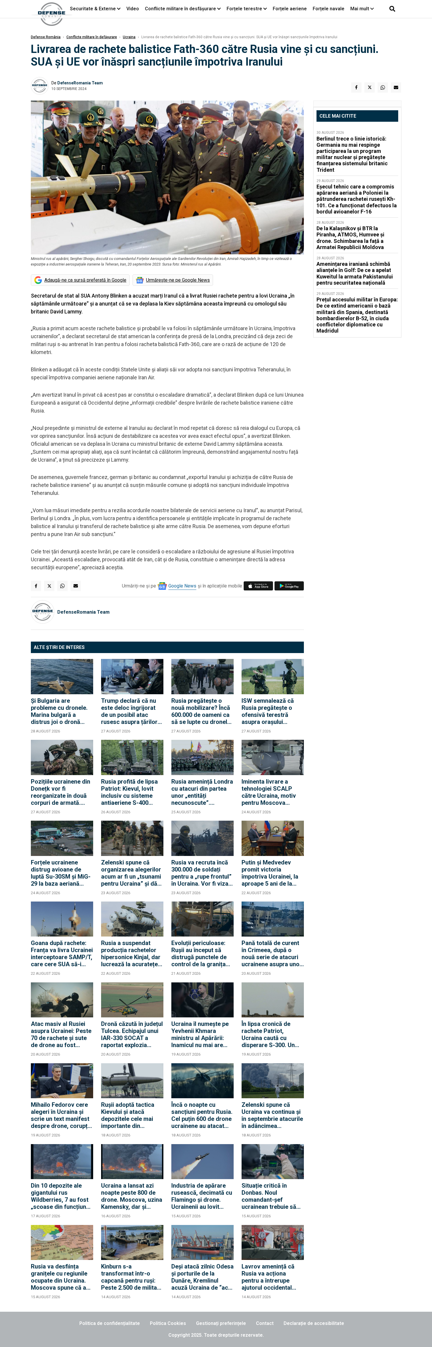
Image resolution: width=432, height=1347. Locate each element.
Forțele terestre (244, 8)
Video (132, 8)
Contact (265, 1323)
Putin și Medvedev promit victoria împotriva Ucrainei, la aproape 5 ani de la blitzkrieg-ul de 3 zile (270, 873)
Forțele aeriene (290, 8)
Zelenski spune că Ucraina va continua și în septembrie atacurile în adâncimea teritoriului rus (272, 1115)
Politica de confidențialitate (109, 1323)
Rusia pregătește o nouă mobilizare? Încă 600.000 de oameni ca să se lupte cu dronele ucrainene (200, 711)
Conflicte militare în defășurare (91, 37)
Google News (182, 586)
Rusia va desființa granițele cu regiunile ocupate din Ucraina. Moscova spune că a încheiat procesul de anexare (59, 1277)
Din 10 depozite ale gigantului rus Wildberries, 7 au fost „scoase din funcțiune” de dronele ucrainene (61, 1196)
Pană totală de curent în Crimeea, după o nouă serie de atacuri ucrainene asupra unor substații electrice (272, 953)
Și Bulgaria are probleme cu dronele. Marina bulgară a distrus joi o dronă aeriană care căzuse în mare (61, 711)
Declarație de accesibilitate (314, 1323)
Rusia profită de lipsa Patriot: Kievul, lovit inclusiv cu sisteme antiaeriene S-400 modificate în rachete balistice (129, 792)
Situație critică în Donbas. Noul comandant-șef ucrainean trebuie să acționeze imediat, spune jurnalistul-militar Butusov (269, 1196)
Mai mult (360, 8)
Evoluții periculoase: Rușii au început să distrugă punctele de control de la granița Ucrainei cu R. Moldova (202, 953)
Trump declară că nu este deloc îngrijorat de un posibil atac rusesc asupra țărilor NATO (129, 711)
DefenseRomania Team (80, 83)
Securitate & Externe (93, 8)
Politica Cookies (168, 1323)
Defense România (46, 37)
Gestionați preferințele (221, 1323)
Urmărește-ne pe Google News (178, 280)
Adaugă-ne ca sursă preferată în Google (85, 280)
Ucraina (129, 37)
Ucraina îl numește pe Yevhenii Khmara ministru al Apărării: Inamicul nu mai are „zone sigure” (200, 1034)
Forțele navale (328, 8)
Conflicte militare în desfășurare (180, 8)
